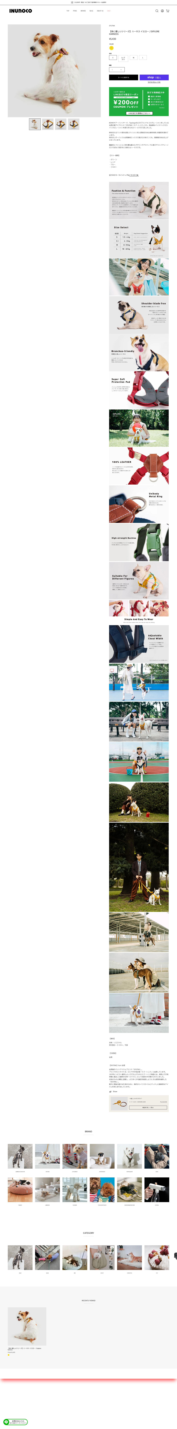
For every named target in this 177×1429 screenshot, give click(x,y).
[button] (157, 11)
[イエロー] (111, 48)
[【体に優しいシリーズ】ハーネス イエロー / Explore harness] (35, 124)
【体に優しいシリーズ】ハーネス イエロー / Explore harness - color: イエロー (8, 1355)
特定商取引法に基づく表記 (19, 1405)
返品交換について (15, 1397)
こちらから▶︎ (134, 175)
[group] (88, 2)
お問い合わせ (13, 1386)
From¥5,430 (11, 1352)
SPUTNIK (112, 25)
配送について (13, 1390)
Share (115, 1092)
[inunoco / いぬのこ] (21, 11)
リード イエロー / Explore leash (137, 1102)
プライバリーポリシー (17, 1401)
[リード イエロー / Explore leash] (119, 1103)
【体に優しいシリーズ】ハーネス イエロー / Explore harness (24, 1349)
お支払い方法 (13, 1394)
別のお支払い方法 (154, 82)
